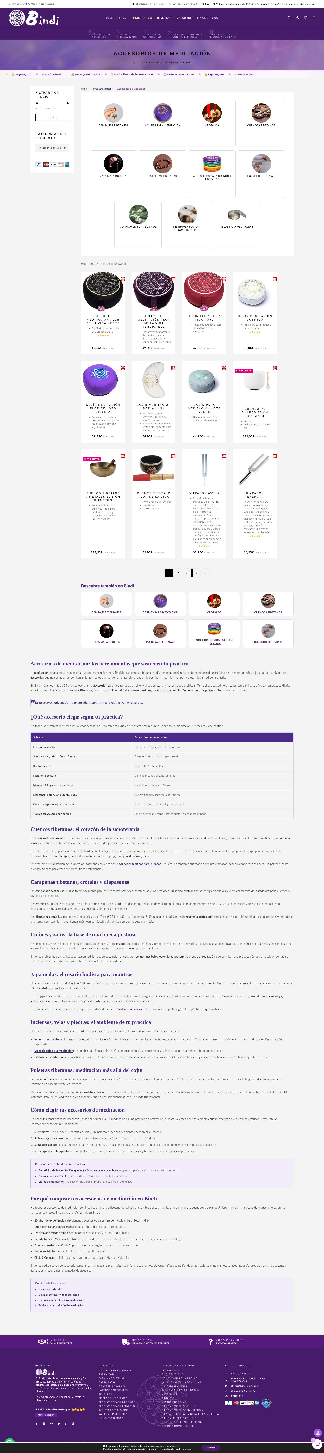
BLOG (214, 17)
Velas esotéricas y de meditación (59, 1294)
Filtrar (52, 118)
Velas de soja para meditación (53, 1050)
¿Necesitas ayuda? (229, 1340)
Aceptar (211, 1447)
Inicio (135, 63)
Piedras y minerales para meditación (61, 1300)
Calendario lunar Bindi (52, 1176)
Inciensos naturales (47, 1039)
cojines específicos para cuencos (140, 864)
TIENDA (121, 17)
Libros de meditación (51, 1181)
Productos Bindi (151, 63)
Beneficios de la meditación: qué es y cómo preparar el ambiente (79, 1170)
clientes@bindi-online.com (150, 4)
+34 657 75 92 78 (21, 4)
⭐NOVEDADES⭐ (142, 17)
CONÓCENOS (184, 17)
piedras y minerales (129, 1009)
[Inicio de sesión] (297, 18)
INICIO (110, 17)
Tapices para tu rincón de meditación (61, 1305)
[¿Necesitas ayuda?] (210, 1342)
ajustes (187, 1449)
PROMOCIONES (164, 17)
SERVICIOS (202, 17)
